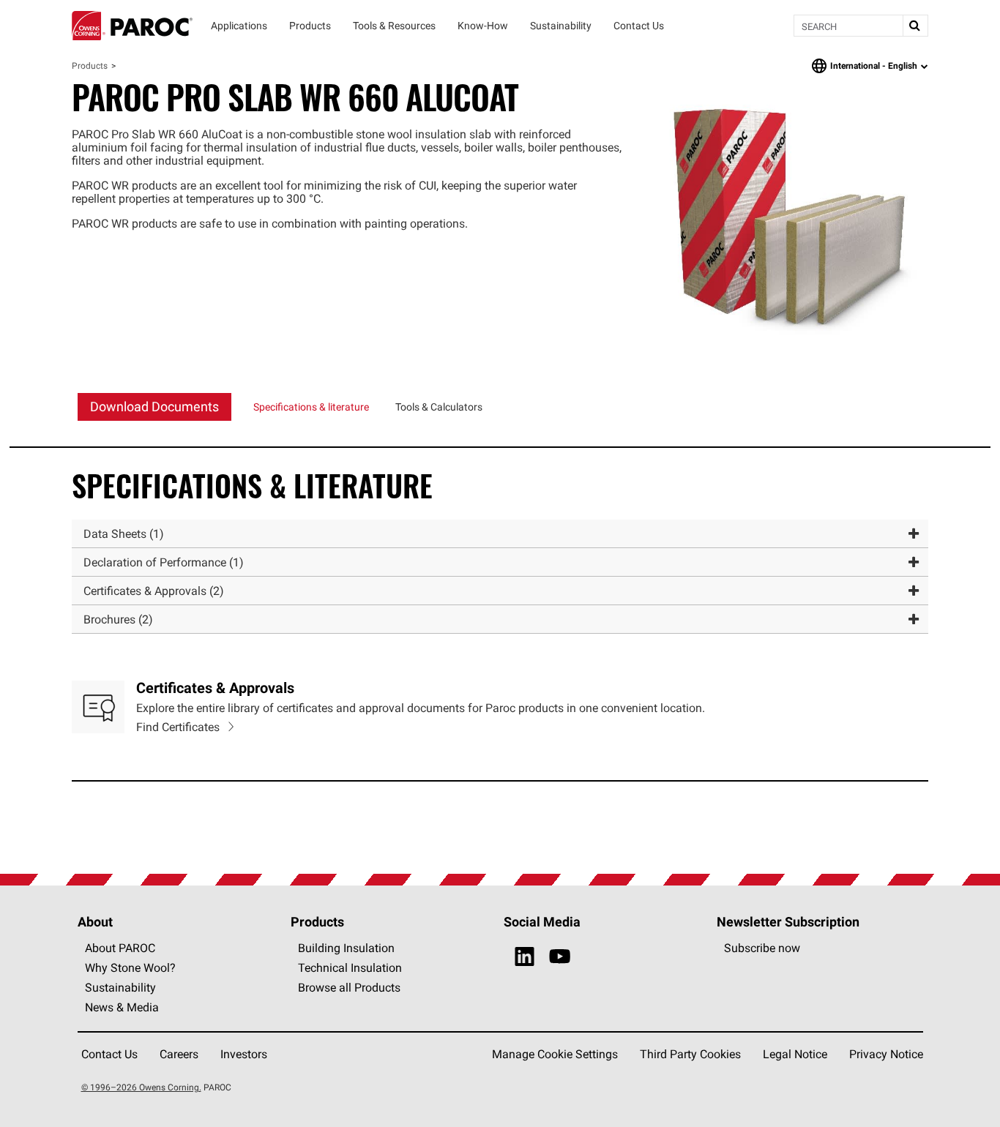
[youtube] (560, 957)
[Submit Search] (915, 26)
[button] (500, 534)
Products (90, 65)
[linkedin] (524, 957)
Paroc (132, 25)
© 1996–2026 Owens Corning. (141, 1087)
